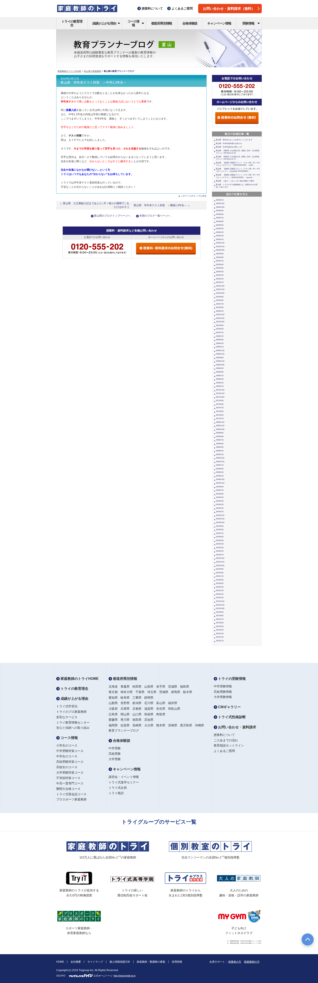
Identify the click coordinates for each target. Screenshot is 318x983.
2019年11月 (220, 354)
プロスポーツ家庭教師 (71, 799)
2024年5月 (220, 225)
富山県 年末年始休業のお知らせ (229, 143)
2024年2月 (220, 236)
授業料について (224, 735)
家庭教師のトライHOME (69, 71)
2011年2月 (220, 637)
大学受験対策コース (70, 772)
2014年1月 (220, 512)
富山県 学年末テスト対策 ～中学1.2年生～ (94, 82)
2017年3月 (220, 418)
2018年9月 (220, 368)
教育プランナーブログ (124, 730)
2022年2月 (220, 311)
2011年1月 (220, 641)
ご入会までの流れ (226, 740)
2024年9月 (220, 211)
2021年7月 (220, 333)
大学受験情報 (223, 697)
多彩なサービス (66, 717)
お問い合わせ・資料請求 (236, 727)
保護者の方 (234, 961)
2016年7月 (220, 440)
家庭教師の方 (252, 961)
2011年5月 (220, 626)
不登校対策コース (68, 778)
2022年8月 (220, 300)
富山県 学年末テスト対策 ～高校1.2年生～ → (162, 205)
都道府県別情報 (161, 23)
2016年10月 (220, 429)
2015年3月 (220, 472)
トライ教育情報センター (73, 722)
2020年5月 (220, 340)
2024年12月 (220, 203)
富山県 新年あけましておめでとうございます (234, 140)
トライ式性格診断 (231, 717)
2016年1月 (220, 454)
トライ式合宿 (118, 787)
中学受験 (115, 748)
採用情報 (177, 961)
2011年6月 (220, 623)
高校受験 (115, 753)
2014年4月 (220, 501)
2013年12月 (220, 515)
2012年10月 (220, 566)
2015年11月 (220, 462)
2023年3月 (220, 275)
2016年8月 (220, 436)
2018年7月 (220, 376)
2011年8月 (220, 616)
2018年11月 (220, 361)
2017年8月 (220, 404)
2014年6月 (220, 494)
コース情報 (133, 23)
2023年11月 (220, 247)
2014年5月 (220, 497)
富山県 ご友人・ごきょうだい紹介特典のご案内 (235, 181)
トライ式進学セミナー (124, 782)
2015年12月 (220, 458)
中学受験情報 (223, 686)
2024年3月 (220, 232)
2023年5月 (220, 268)
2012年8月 (220, 573)
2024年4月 (220, 229)
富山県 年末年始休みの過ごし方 (229, 147)
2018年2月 (220, 383)
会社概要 (76, 961)
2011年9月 (220, 612)
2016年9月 (220, 433)
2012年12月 (220, 558)
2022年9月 (220, 297)
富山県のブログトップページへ (112, 215)
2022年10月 (220, 293)
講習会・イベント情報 (124, 777)
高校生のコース (66, 767)
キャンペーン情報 (219, 23)
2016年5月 (220, 447)
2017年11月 (220, 393)
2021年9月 (220, 325)
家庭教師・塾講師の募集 (151, 961)
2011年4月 (220, 630)
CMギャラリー (229, 707)
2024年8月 (220, 214)
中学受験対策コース (70, 751)
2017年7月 (220, 408)
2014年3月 (220, 504)
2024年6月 (220, 221)
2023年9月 (220, 254)
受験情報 (248, 23)
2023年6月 (220, 265)
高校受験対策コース (70, 761)
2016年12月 (220, 422)
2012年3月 (220, 590)
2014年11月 (220, 483)
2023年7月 (220, 261)
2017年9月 (220, 401)
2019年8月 (220, 358)
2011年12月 (220, 601)
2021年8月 (220, 329)
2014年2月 (220, 508)
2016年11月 (220, 426)
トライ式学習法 (66, 706)
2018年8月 (220, 372)
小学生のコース (66, 745)
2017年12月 (220, 390)
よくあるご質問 (224, 751)
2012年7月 (220, 576)
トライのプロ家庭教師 (71, 711)
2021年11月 (220, 318)
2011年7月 (220, 619)
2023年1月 (220, 282)
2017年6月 (220, 411)
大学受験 (115, 759)
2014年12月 (220, 479)
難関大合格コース (68, 788)
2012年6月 (220, 580)
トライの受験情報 (231, 678)
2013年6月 (220, 537)
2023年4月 (220, 272)
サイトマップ (95, 961)
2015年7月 (220, 465)
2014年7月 (220, 490)
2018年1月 (220, 386)
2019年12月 (220, 350)
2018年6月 (220, 379)
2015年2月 (220, 476)
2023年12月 (220, 243)
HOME (60, 961)
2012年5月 (220, 583)
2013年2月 (220, 551)
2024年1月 (220, 239)
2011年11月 (220, 605)
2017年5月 (220, 415)
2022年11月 (220, 289)
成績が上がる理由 (104, 23)
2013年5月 (220, 540)
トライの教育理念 (71, 23)
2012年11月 (220, 562)
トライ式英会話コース (71, 794)
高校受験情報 (223, 691)
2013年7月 (220, 533)
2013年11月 (220, 519)
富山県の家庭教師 (92, 71)
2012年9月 (220, 569)
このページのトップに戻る (194, 196)
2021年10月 (220, 322)
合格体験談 (189, 23)
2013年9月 (220, 526)
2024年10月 (220, 207)
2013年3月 (220, 548)
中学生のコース (66, 756)
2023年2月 (220, 279)
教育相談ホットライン (229, 745)
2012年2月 (220, 594)
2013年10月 (220, 522)
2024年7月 (220, 218)
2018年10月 (220, 365)
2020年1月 (220, 347)
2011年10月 (220, 608)
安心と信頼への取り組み (73, 727)
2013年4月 (220, 544)
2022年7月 (220, 304)
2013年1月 (220, 555)
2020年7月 (220, 336)
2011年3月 (220, 634)
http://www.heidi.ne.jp (124, 975)
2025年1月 (220, 200)
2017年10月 (220, 397)
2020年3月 (220, 343)
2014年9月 (220, 487)
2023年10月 (220, 250)
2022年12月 (220, 286)
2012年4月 (220, 587)
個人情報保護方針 (119, 961)
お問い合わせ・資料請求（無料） (229, 8)
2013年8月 (220, 530)
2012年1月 (220, 598)
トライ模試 (116, 793)
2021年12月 (220, 315)
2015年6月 (220, 469)
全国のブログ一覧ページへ (154, 215)
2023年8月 (220, 257)
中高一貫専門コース (70, 783)
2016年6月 (220, 444)
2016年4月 (220, 451)
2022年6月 (220, 307)
